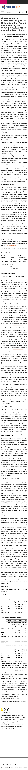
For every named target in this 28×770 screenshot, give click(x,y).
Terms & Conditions (20, 764)
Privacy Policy (17, 767)
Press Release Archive (16, 762)
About (7, 762)
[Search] (19, 12)
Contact (25, 767)
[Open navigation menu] (2, 12)
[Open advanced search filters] (22, 12)
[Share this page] (26, 12)
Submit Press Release (8, 764)
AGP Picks (3, 2)
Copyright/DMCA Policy (7, 767)
